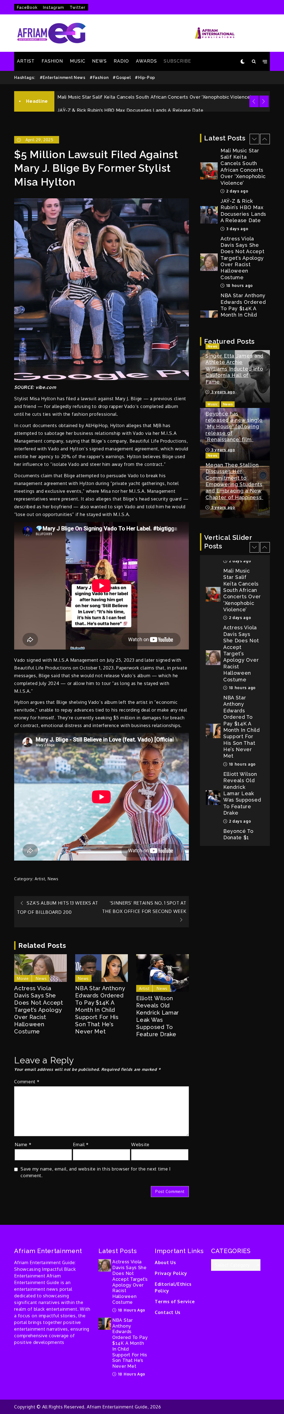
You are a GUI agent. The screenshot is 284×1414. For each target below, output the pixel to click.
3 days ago (236, 171)
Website (140, 1144)
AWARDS (146, 61)
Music (212, 404)
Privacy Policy (171, 1273)
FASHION (52, 61)
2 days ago (239, 752)
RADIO (121, 61)
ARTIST (26, 61)
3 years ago (222, 391)
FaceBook (27, 7)
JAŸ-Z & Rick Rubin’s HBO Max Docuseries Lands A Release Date (130, 91)
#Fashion (99, 77)
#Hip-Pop (145, 77)
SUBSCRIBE (177, 61)
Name (23, 1144)
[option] (162, 104)
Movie (23, 978)
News (53, 878)
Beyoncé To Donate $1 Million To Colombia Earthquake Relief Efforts (240, 778)
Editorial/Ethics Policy (173, 1287)
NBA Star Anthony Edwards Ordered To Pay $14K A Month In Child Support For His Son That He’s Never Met (100, 1010)
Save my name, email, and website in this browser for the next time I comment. (96, 1172)
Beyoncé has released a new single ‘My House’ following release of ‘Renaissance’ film (234, 427)
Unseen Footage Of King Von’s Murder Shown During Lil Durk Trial (130, 104)
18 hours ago (239, 228)
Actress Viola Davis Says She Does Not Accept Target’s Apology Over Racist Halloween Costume (38, 1010)
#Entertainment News (62, 77)
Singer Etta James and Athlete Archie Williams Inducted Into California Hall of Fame (234, 369)
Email (81, 1144)
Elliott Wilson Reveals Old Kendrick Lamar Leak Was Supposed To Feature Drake (157, 1016)
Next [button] (264, 101)
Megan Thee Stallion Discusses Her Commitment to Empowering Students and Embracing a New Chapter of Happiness (234, 481)
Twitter (77, 7)
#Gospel (122, 77)
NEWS (99, 61)
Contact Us (168, 1312)
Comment (26, 1081)
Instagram (53, 7)
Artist (40, 878)
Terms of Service (175, 1301)
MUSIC (77, 61)
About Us (165, 1262)
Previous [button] (254, 101)
